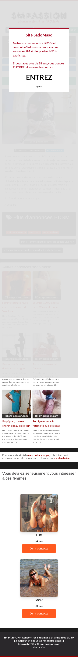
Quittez (39, 87)
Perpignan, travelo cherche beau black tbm (16, 423)
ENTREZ (39, 77)
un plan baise (62, 458)
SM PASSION (12, 637)
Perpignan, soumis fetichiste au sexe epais (47, 423)
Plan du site (39, 647)
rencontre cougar (38, 455)
